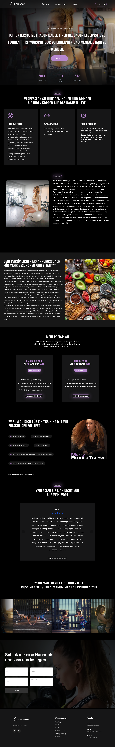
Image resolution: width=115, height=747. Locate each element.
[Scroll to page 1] (49, 558)
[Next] (91, 531)
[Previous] (23, 531)
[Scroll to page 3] (52, 558)
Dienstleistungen (60, 4)
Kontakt (75, 4)
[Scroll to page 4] (54, 558)
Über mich (45, 4)
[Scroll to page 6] (57, 558)
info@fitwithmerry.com (94, 731)
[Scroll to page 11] (66, 558)
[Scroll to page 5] (56, 558)
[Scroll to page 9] (62, 558)
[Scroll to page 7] (59, 558)
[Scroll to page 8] (61, 558)
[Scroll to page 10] (64, 558)
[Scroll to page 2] (51, 558)
